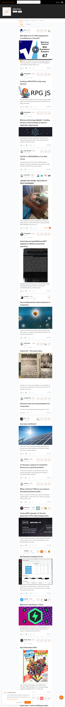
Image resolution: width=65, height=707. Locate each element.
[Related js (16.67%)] (45, 484)
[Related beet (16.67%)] (41, 234)
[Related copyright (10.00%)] (45, 30)
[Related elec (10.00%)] (41, 599)
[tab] (21, 24)
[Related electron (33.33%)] (41, 151)
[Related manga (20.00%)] (45, 698)
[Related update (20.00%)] (41, 551)
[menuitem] (58, 2)
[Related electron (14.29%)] (38, 113)
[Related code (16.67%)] (38, 484)
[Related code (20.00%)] (38, 460)
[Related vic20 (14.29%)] (49, 640)
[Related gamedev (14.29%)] (45, 74)
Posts (21, 24)
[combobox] (28, 1)
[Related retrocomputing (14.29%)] (41, 640)
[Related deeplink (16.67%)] (45, 234)
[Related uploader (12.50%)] (41, 508)
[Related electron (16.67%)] (38, 234)
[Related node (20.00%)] (49, 698)
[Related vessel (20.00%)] (38, 551)
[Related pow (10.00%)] (49, 599)
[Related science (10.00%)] (49, 30)
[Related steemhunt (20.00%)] (41, 698)
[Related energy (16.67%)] (45, 419)
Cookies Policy (13, 699)
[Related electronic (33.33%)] (45, 151)
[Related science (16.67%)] (45, 344)
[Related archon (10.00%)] (49, 175)
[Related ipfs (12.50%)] (38, 508)
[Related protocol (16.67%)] (49, 234)
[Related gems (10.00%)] (41, 175)
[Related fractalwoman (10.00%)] (41, 30)
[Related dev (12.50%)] (49, 508)
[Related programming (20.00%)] (45, 551)
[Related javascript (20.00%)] (49, 460)
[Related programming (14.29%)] (49, 74)
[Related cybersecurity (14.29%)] (45, 113)
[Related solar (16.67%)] (41, 419)
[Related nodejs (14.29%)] (41, 398)
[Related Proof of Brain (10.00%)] (45, 175)
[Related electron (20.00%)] (38, 698)
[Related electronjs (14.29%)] (49, 398)
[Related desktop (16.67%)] (49, 484)
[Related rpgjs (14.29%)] (41, 74)
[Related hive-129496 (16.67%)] (41, 344)
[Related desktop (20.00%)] (41, 460)
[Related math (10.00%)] (38, 30)
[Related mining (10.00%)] (45, 599)
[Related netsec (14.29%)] (49, 113)
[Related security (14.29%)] (41, 113)
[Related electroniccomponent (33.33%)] (49, 151)
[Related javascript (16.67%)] (41, 484)
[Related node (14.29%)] (45, 398)
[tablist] (35, 24)
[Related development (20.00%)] (49, 551)
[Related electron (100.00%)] (49, 297)
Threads (28, 24)
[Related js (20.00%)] (45, 460)
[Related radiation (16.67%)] (49, 419)
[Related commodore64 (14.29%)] (45, 640)
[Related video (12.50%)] (45, 508)
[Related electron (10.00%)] (38, 599)
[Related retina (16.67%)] (49, 344)
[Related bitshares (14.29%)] (38, 74)
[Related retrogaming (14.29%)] (38, 640)
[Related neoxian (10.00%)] (38, 175)
